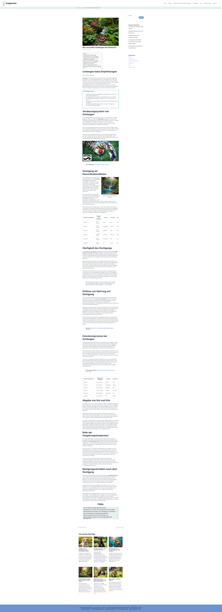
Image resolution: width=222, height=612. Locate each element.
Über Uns (215, 3)
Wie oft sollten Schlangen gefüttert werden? (94, 507)
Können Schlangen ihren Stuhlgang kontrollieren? (95, 513)
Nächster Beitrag (120, 527)
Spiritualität (195, 3)
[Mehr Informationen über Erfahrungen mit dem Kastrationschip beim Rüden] (85, 572)
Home (165, 3)
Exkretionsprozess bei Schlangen (90, 62)
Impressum (97, 607)
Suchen (130, 15)
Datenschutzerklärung (86, 607)
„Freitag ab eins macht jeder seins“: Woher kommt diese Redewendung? (134, 41)
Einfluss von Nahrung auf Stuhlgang (90, 60)
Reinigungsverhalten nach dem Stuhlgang (92, 66)
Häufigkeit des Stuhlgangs (88, 59)
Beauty (170, 3)
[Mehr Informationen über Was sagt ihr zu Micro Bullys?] (116, 572)
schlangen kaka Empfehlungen (89, 55)
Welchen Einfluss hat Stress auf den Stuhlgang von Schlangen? (99, 511)
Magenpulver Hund (111, 609)
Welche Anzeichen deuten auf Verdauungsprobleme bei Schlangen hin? (97, 517)
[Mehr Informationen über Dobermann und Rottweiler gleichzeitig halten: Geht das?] (100, 572)
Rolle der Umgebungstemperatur (90, 65)
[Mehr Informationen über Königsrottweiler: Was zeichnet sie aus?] (100, 542)
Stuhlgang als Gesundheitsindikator (90, 58)
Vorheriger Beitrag (81, 527)
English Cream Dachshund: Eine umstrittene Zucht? (84, 550)
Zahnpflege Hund (123, 609)
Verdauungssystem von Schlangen (90, 56)
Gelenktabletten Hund (97, 609)
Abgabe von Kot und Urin (88, 63)
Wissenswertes (207, 3)
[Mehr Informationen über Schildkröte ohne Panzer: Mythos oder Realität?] (116, 542)
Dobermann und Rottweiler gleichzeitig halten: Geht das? (100, 580)
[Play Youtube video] (100, 151)
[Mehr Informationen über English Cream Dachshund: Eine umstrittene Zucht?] (85, 542)
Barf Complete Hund (135, 609)
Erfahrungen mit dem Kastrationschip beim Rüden (84, 580)
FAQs (84, 67)
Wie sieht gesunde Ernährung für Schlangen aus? (95, 515)
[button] (219, 3)
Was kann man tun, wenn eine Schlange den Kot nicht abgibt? (99, 509)
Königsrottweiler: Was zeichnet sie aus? (100, 549)
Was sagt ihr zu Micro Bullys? (101, 164)
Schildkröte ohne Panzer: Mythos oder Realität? (114, 550)
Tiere (201, 3)
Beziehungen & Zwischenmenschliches (182, 3)
